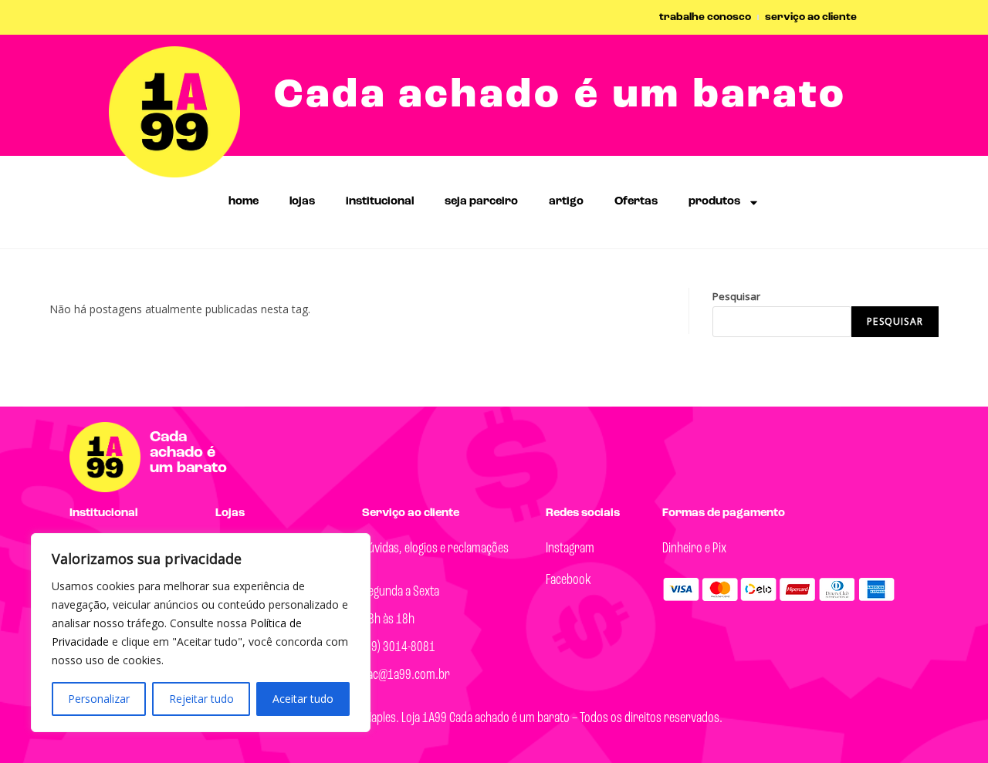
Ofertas (636, 202)
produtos (714, 202)
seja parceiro (481, 202)
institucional (380, 202)
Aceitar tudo (302, 698)
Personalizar (99, 698)
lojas (302, 202)
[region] (200, 632)
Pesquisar (736, 296)
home (243, 202)
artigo (566, 202)
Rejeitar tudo (201, 698)
